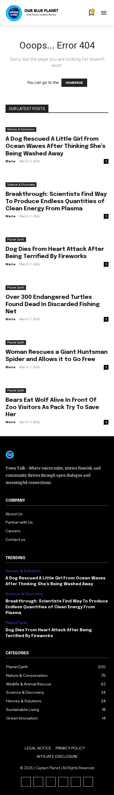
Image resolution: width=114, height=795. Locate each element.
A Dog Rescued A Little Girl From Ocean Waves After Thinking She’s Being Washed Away (55, 146)
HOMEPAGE (74, 83)
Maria (10, 161)
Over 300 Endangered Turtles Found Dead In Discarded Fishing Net (53, 304)
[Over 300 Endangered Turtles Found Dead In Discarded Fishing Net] (57, 284)
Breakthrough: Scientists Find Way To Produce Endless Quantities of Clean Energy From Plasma (56, 201)
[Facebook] (26, 782)
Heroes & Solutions (21, 129)
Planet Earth (15, 239)
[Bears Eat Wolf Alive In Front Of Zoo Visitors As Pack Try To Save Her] (57, 387)
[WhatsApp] (88, 782)
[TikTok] (51, 782)
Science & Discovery (21, 184)
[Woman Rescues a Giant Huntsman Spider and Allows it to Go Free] (57, 339)
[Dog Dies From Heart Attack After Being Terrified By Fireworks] (57, 236)
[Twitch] (63, 782)
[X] (76, 782)
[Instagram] (38, 782)
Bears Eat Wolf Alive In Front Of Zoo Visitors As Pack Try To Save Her (52, 407)
